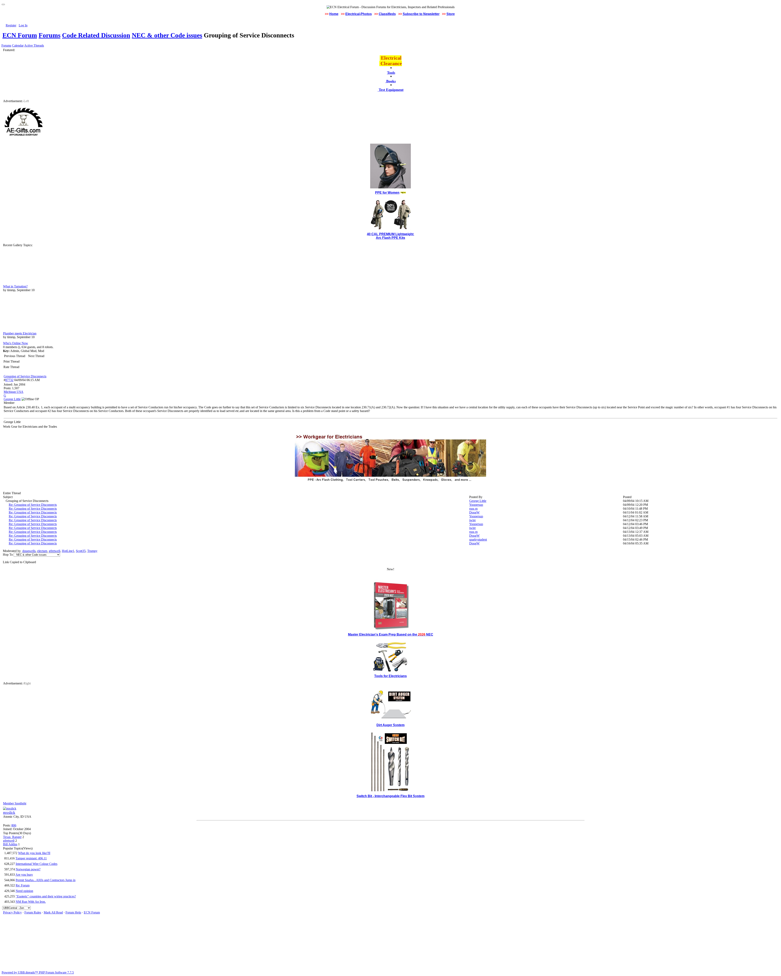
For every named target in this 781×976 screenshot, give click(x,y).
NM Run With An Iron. (31, 901)
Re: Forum (22, 885)
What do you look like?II (34, 853)
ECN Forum (19, 35)
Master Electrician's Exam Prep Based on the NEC (390, 634)
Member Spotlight (14, 803)
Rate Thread (11, 367)
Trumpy (92, 551)
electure (42, 551)
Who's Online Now (15, 343)
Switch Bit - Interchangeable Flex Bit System (390, 796)
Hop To (8, 554)
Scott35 (81, 551)
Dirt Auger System (390, 725)
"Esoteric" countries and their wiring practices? (46, 896)
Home (333, 14)
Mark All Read (53, 912)
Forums (49, 35)
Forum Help (73, 912)
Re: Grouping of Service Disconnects (33, 504)
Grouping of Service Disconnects (25, 376)
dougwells (29, 551)
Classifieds (387, 14)
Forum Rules (32, 912)
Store (450, 14)
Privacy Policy (12, 912)
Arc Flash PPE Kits (390, 237)
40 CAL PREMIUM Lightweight (390, 234)
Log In (23, 25)
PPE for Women (387, 192)
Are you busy (24, 874)
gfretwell (54, 551)
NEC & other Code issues (167, 35)
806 (13, 825)
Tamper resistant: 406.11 (31, 858)
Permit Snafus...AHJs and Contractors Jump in (45, 880)
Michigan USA (13, 391)
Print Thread (11, 361)
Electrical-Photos (358, 14)
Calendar (18, 45)
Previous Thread (14, 356)
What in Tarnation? (15, 286)
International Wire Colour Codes (36, 864)
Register (11, 25)
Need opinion (24, 891)
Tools (391, 73)
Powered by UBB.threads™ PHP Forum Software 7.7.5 (38, 972)
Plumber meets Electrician (19, 333)
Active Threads (34, 45)
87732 (9, 380)
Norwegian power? (28, 869)
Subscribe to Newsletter (421, 14)
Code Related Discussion (96, 35)
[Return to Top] (3, 4)
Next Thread (36, 356)
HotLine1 (68, 551)
